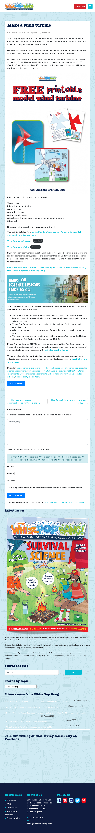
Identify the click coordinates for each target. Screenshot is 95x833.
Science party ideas (24, 376)
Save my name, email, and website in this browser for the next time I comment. (45, 487)
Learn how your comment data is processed (64, 502)
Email (10, 473)
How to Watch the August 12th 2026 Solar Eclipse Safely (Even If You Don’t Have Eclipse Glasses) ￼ (45, 713)
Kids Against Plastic (67, 371)
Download (38, 241)
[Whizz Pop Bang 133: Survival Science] (47, 575)
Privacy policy (13, 818)
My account (12, 807)
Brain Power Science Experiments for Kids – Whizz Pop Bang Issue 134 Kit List (36, 701)
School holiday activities (59, 374)
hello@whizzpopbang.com (39, 823)
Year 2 (38, 376)
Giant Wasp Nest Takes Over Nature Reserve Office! (26, 721)
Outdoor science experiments (33, 374)
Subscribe (80, 6)
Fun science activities (73, 368)
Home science (33, 371)
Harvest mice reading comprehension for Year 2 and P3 (24, 401)
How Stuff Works (49, 371)
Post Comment (16, 383)
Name (10, 466)
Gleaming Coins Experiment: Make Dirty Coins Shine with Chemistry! (32, 707)
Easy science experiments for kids (32, 368)
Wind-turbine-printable (18, 247)
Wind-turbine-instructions (19, 241)
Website (11, 480)
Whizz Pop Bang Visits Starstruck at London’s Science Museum (30, 727)
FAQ (9, 804)
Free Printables (56, 368)
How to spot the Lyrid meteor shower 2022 (68, 401)
